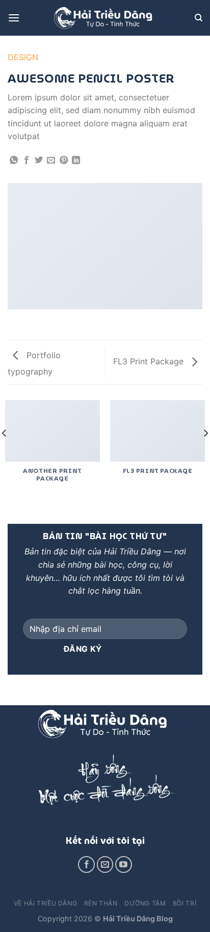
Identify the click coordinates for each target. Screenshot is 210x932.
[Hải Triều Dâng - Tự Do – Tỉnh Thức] (105, 18)
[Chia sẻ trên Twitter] (39, 160)
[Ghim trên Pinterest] (64, 160)
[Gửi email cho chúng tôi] (105, 864)
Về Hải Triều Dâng (45, 903)
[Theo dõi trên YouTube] (123, 864)
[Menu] (14, 17)
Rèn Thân (101, 903)
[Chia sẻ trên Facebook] (26, 160)
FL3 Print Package (149, 361)
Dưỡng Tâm (145, 903)
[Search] (198, 18)
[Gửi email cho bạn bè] (51, 160)
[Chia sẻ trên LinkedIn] (76, 160)
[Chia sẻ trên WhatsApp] (14, 160)
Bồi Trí (184, 903)
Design (23, 57)
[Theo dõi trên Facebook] (86, 864)
